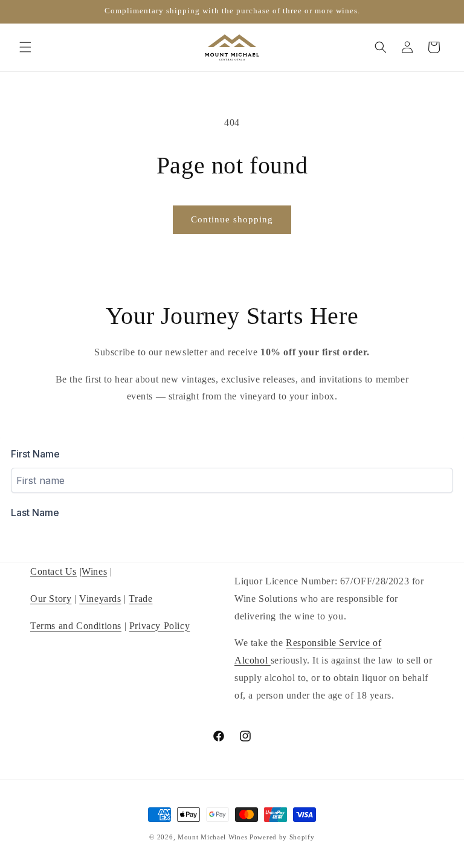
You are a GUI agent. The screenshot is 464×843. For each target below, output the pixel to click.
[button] (25, 47)
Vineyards (100, 598)
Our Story (50, 598)
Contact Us (53, 571)
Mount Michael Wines (212, 837)
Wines (94, 571)
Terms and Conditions (75, 626)
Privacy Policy (159, 626)
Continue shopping (232, 219)
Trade (140, 598)
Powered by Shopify (282, 837)
